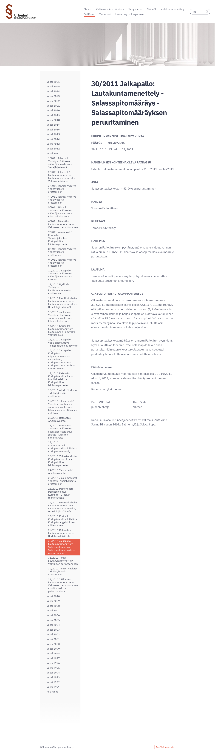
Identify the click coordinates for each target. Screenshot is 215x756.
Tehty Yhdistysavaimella (164, 747)
